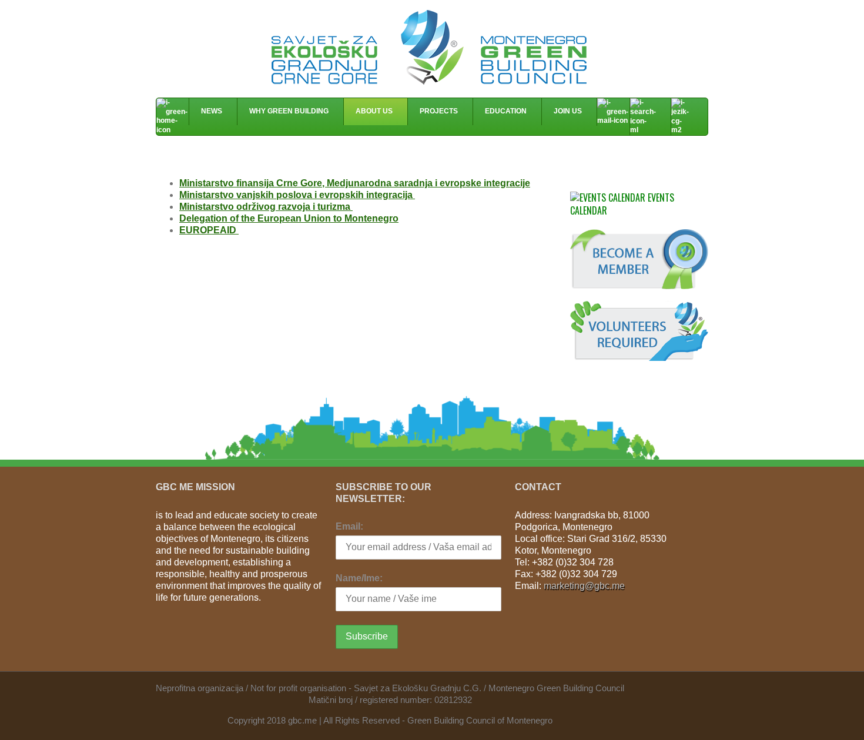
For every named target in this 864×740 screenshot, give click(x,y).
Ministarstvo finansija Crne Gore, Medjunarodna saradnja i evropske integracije (354, 183)
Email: (349, 526)
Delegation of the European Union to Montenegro (288, 218)
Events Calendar (622, 203)
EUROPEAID (209, 230)
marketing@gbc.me (584, 586)
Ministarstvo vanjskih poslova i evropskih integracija (297, 195)
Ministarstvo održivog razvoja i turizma (266, 207)
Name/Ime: (359, 578)
